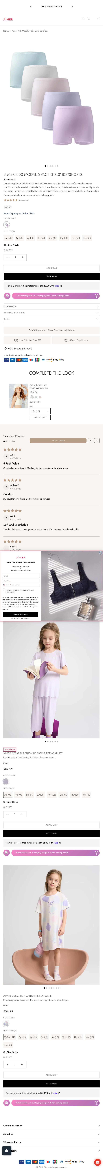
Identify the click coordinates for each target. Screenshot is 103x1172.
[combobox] (5, 585)
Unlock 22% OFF (20, 614)
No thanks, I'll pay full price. (20, 618)
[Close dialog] (101, 553)
